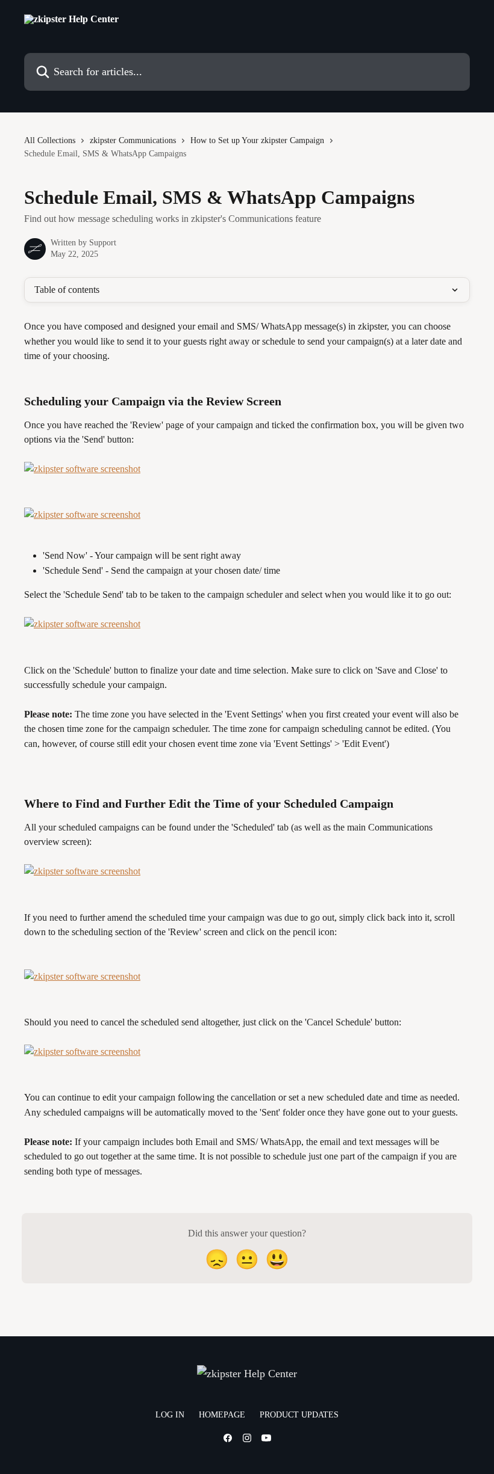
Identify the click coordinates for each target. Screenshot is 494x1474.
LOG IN (169, 1414)
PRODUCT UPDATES (299, 1414)
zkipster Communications (133, 140)
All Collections (49, 140)
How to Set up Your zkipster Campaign (257, 140)
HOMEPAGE (222, 1414)
